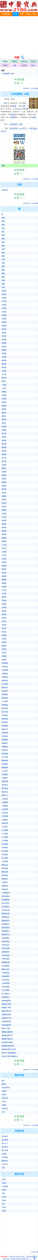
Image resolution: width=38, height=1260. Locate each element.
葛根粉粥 (5, 719)
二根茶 (4, 385)
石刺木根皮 (6, 980)
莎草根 (4, 548)
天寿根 (4, 587)
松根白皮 (5, 823)
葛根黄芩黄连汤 (7, 1039)
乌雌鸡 (5, 61)
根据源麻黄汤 (6, 1014)
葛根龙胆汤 (6, 928)
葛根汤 (4, 413)
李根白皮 (5, 750)
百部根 (4, 322)
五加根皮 (5, 854)
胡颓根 (4, 437)
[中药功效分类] (19, 85)
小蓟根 (4, 607)
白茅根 (4, 305)
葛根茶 (4, 406)
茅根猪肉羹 (6, 962)
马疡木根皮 (6, 955)
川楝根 (4, 357)
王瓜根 (4, 594)
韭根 (3, 249)
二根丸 (4, 388)
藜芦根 (4, 489)
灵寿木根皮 (6, 941)
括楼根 (4, 472)
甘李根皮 (5, 715)
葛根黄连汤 (6, 917)
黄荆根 (4, 444)
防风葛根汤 (6, 907)
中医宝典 (6, 14)
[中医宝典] (18, 11)
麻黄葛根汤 (6, 952)
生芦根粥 (5, 816)
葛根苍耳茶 (6, 914)
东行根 (4, 374)
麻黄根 (4, 510)
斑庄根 (4, 329)
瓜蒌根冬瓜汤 (6, 1018)
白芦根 (4, 301)
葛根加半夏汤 (6, 1004)
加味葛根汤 (6, 938)
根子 (3, 232)
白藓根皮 (5, 674)
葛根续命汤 (6, 934)
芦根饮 (4, 507)
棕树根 (4, 660)
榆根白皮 (5, 879)
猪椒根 (4, 646)
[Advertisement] (19, 35)
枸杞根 (4, 427)
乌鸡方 (4, 1207)
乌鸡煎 (4, 1211)
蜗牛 (3, 1081)
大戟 (23, 106)
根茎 (3, 225)
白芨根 (4, 294)
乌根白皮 (24, 61)
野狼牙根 (5, 872)
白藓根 (4, 319)
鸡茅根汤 (5, 736)
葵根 (3, 253)
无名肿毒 (5, 1157)
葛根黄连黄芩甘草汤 (9, 1049)
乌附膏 (5, 65)
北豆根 (4, 336)
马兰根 (4, 517)
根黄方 (4, 423)
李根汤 (4, 493)
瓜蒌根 (4, 430)
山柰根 (4, 559)
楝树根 (4, 496)
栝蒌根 (4, 475)
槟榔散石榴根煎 (7, 1032)
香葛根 (4, 604)
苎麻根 (4, 656)
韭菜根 (4, 465)
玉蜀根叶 (5, 882)
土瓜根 (4, 590)
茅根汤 (4, 527)
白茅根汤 (5, 667)
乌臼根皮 (5, 844)
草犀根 (4, 343)
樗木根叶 (5, 691)
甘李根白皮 (6, 910)
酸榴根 (4, 580)
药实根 (4, 628)
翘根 (3, 277)
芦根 (3, 260)
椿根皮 (4, 364)
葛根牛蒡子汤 (6, 1011)
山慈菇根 (5, 806)
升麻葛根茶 (6, 973)
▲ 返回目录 (34, 88)
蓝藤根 (4, 486)
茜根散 (4, 538)
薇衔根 (4, 597)
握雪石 (4, 1084)
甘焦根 (4, 399)
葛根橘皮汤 (6, 924)
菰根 (3, 239)
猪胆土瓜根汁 (6, 1028)
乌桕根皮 (5, 847)
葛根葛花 (5, 722)
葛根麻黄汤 (6, 931)
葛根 (3, 166)
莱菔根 (4, 482)
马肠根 (4, 513)
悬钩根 (4, 614)
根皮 (13, 114)
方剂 (22, 14)
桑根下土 (5, 795)
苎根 (3, 287)
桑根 (3, 284)
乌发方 (4, 1179)
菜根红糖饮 (6, 896)
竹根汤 (4, 649)
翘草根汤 (5, 785)
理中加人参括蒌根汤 (9, 1053)
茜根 (3, 273)
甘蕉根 (4, 402)
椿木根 (4, 367)
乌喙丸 (33, 65)
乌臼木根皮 (6, 990)
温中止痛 (5, 1150)
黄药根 (4, 451)
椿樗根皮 (5, 694)
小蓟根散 (5, 861)
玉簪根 (4, 639)
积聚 (15, 106)
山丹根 (4, 552)
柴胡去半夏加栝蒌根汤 (9, 1056)
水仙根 (4, 573)
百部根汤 (5, 677)
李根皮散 (5, 754)
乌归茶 (23, 65)
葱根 (3, 218)
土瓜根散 (5, 830)
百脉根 (4, 326)
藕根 (3, 270)
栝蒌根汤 (5, 747)
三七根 (4, 545)
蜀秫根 (4, 569)
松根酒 (4, 576)
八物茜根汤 (6, 893)
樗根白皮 (5, 687)
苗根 (3, 266)
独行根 (4, 378)
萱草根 (4, 611)
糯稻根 (4, 531)
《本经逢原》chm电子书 (18, 128)
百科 (34, 14)
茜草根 (4, 534)
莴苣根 (4, 600)
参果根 (4, 340)
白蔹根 (4, 298)
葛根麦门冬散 (6, 1008)
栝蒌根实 (5, 743)
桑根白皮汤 (6, 969)
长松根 (4, 642)
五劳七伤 (5, 1164)
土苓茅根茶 (6, 983)
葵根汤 (4, 468)
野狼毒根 (5, 868)
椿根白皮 (5, 698)
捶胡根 (4, 360)
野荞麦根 (5, 875)
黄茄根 (4, 447)
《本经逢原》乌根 (7, 74)
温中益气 (5, 1147)
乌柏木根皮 (6, 987)
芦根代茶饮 (6, 945)
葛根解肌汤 (6, 921)
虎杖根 (4, 440)
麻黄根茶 (5, 761)
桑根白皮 (5, 792)
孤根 (3, 235)
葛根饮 (4, 420)
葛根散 (4, 409)
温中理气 (5, 1136)
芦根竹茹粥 (6, 948)
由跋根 (4, 635)
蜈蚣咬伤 (5, 1161)
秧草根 (4, 618)
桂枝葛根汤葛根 (7, 1042)
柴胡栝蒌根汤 (6, 1001)
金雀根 (4, 454)
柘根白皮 (5, 889)
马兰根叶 (5, 771)
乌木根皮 (5, 851)
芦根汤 (4, 503)
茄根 (3, 280)
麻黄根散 (5, 767)
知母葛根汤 (6, 997)
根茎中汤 (5, 729)
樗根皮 (4, 350)
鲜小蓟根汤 (6, 994)
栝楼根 (4, 479)
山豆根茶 (5, 809)
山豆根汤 (5, 813)
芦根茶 (4, 500)
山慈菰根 (5, 802)
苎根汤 (4, 653)
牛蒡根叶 (5, 778)
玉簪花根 (5, 886)
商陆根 (4, 562)
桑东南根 (5, 788)
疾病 (28, 14)
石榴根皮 (5, 820)
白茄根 (4, 312)
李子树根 (5, 757)
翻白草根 (5, 708)
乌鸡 (3, 1204)
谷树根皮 (5, 733)
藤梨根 (4, 583)
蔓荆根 (4, 520)
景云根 (4, 461)
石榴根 (4, 566)
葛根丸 (4, 416)
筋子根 (4, 458)
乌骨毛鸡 (5, 1108)
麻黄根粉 (5, 764)
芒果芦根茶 (6, 959)
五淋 (3, 1168)
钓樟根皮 (5, 705)
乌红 (3, 1112)
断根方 (4, 381)
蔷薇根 (4, 541)
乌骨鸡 (4, 1105)
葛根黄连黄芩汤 (7, 1035)
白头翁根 (5, 670)
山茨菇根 (5, 799)
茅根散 (4, 524)
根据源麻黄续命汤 (8, 1046)
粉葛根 (4, 392)
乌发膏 (4, 1183)
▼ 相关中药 (26, 88)
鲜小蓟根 (5, 858)
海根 (3, 242)
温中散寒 (5, 1140)
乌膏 (14, 65)
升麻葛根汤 (6, 976)
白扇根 (4, 315)
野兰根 (4, 632)
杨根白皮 (5, 865)
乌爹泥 (14, 61)
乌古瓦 (33, 61)
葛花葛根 (5, 726)
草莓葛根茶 (6, 900)
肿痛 (13, 117)
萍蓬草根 (5, 781)
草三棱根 (5, 684)
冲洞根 (4, 346)
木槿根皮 (5, 774)
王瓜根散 (5, 841)
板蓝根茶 (5, 680)
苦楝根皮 (5, 740)
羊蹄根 (4, 625)
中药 (15, 14)
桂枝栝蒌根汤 (6, 1025)
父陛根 (4, 395)
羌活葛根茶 (6, 966)
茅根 (3, 263)
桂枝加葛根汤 (6, 1021)
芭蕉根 (4, 291)
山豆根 (4, 555)
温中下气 (5, 1143)
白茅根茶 (5, 663)
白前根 (4, 308)
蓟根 (3, 246)
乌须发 (4, 1154)
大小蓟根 (5, 701)
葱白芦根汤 (6, 903)
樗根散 (4, 353)
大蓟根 (4, 371)
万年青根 (5, 837)
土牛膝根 (5, 834)
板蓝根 (4, 333)
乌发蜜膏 (5, 1186)
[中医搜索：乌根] (21, 57)
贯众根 (4, 433)
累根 (3, 256)
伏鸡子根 (5, 712)
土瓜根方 (5, 827)
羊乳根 (4, 621)
